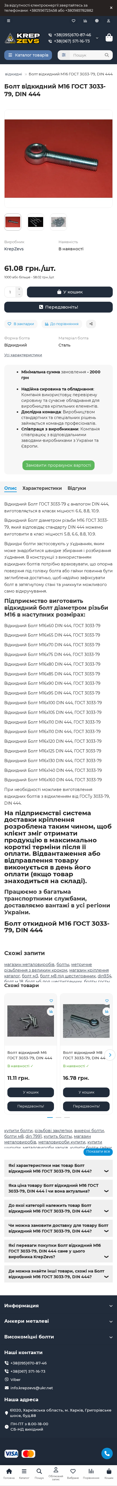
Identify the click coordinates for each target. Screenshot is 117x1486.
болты (63, 964)
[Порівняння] (85, 21)
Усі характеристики (23, 355)
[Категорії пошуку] (64, 55)
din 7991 (34, 1136)
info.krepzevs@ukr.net (32, 1388)
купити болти (18, 1130)
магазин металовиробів (29, 964)
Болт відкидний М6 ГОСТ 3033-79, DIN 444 (29, 1055)
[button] (7, 1055)
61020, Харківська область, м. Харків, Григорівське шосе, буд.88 (60, 1413)
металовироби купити (61, 1142)
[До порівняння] (51, 1011)
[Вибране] (73, 21)
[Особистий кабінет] (108, 21)
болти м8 (14, 1136)
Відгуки (77, 488)
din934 (104, 975)
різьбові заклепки (53, 1130)
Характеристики (42, 488)
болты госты (97, 981)
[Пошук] (106, 55)
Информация (21, 1305)
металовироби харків (45, 1147)
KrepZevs (14, 248)
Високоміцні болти (29, 1337)
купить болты (58, 1136)
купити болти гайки (91, 1147)
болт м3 (30, 975)
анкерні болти (89, 1130)
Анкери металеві (26, 1321)
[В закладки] (51, 1000)
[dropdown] (8, 21)
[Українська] (96, 21)
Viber (15, 1379)
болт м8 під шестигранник (68, 975)
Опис (10, 488)
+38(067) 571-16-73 (72, 41)
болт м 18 (13, 981)
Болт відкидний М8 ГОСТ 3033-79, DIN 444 (85, 1055)
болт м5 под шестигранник (53, 981)
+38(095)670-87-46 (72, 34)
